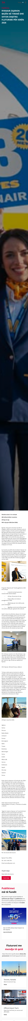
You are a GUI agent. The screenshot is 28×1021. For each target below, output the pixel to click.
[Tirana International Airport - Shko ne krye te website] (2, 2)
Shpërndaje (6, 878)
